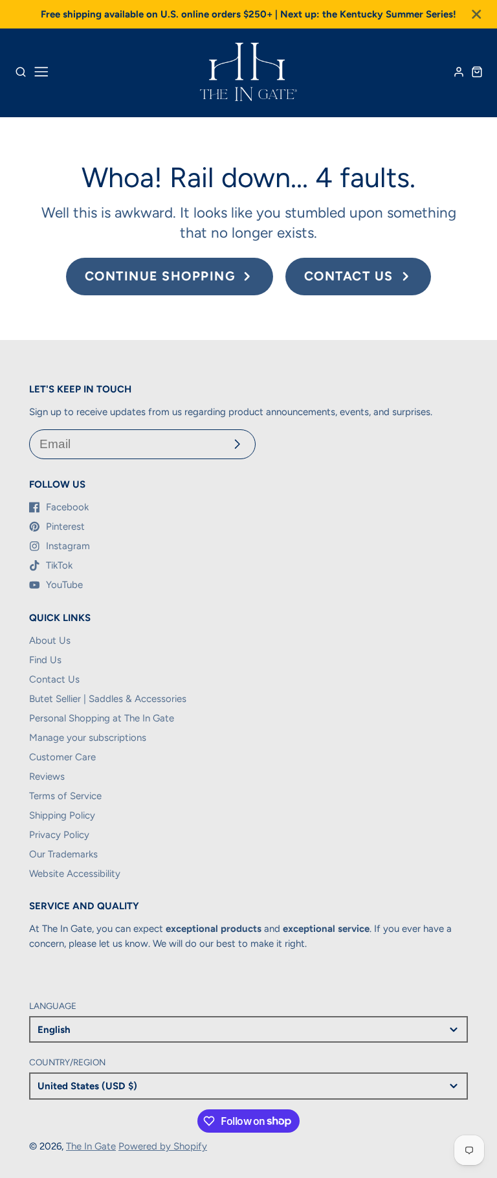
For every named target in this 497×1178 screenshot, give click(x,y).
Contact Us (54, 679)
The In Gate (91, 1146)
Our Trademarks (63, 854)
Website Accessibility (74, 873)
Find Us (45, 660)
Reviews (47, 776)
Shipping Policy (62, 815)
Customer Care (62, 757)
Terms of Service (65, 796)
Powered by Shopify (162, 1146)
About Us (50, 640)
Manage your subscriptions (87, 737)
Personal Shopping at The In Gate (101, 718)
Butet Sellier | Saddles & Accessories (107, 699)
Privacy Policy (59, 835)
